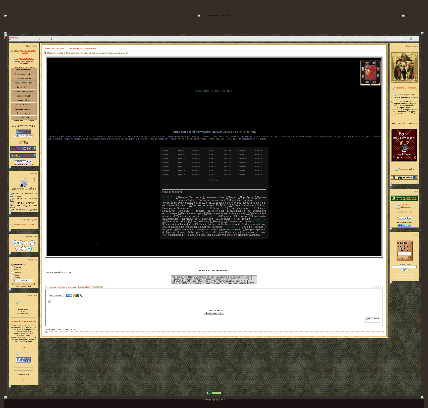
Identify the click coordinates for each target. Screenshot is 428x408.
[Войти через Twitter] (29, 248)
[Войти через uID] (15, 242)
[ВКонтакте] (67, 295)
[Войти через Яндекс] (17, 248)
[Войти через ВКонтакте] (20, 242)
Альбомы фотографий (25, 91)
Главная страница (26, 70)
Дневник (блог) (26, 96)
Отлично (17, 267)
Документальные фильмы (23, 224)
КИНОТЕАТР (66, 48)
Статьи (56, 48)
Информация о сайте (25, 74)
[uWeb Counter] (23, 305)
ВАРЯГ (89, 287)
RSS (408, 39)
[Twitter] (71, 295)
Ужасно (17, 278)
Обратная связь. (26, 117)
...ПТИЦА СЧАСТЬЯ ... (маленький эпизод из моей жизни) (23, 205)
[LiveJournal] (81, 295)
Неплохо (17, 272)
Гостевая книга (26, 113)
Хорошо (17, 270)
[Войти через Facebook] (32, 242)
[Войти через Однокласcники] (26, 242)
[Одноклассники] (74, 295)
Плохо (16, 275)
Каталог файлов (26, 87)
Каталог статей (32, 39)
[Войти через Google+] (23, 248)
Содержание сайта (26, 78)
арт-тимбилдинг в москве (23, 321)
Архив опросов (28, 284)
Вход (54, 39)
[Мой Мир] (78, 295)
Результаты (17, 284)
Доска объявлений (26, 104)
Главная (21, 39)
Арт (29, 331)
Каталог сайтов (26, 100)
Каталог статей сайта (25, 83)
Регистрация (45, 39)
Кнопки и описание (25, 109)
